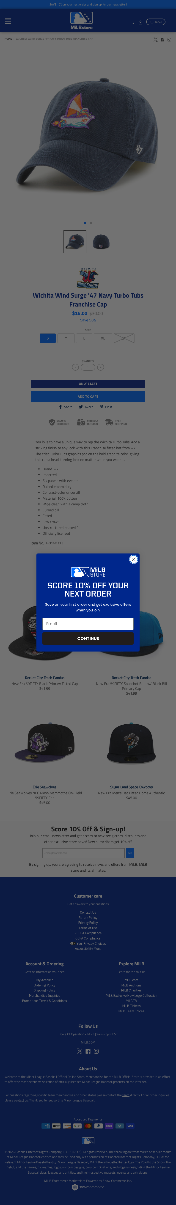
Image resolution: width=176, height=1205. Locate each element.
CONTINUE (88, 638)
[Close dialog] (134, 559)
